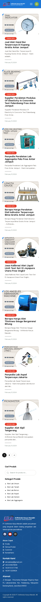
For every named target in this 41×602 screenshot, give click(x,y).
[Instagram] (15, 534)
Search (7, 472)
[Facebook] (5, 534)
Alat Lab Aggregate (15, 500)
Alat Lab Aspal (13, 493)
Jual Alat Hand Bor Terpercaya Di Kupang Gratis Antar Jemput (17, 45)
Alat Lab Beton (13, 490)
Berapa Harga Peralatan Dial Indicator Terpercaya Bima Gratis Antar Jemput (20, 212)
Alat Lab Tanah (13, 487)
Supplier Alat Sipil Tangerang (14, 429)
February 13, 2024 (11, 62)
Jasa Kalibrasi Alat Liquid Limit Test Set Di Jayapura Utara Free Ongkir (20, 268)
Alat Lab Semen (13, 497)
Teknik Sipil (11, 38)
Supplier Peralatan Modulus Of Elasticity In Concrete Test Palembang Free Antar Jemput (20, 102)
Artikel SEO (11, 371)
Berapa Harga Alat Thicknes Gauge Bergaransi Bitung (20, 321)
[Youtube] (10, 534)
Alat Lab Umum (13, 483)
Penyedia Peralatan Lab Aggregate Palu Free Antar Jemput (20, 159)
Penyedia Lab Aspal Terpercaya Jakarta (16, 376)
